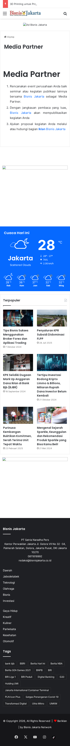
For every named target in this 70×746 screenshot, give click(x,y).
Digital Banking (46, 676)
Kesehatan (9, 635)
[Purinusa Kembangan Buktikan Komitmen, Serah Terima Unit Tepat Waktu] (18, 415)
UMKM (53, 703)
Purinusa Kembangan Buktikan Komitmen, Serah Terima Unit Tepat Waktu (17, 436)
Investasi (8, 600)
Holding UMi (11, 683)
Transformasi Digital (16, 703)
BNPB (39, 670)
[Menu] (5, 14)
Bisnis (6, 594)
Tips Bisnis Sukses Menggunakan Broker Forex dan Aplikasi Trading (15, 336)
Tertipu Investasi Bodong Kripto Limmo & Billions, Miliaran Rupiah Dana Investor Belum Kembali (51, 385)
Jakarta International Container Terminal (27, 690)
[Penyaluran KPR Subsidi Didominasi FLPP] (52, 318)
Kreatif (7, 616)
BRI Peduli (26, 676)
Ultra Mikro (38, 703)
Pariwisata (9, 629)
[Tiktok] (53, 737)
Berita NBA (56, 663)
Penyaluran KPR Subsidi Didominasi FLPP (50, 334)
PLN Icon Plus (12, 696)
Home (10, 36)
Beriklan (62, 720)
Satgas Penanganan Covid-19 (42, 696)
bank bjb (9, 663)
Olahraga (8, 588)
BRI (50, 670)
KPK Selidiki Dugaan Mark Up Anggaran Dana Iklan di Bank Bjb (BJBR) (17, 381)
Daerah (7, 570)
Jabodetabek (11, 576)
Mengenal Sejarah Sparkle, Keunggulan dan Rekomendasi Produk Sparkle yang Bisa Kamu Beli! (51, 436)
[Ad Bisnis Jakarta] (35, 24)
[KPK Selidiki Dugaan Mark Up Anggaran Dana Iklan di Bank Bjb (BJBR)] (18, 362)
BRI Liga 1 (10, 676)
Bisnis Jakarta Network (38, 727)
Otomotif (8, 641)
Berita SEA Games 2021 (18, 670)
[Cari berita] (65, 14)
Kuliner (7, 623)
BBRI (22, 663)
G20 (62, 676)
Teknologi (9, 582)
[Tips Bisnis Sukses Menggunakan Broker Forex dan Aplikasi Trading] (18, 318)
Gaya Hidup (10, 610)
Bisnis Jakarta (34, 96)
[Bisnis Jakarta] (25, 13)
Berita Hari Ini (38, 663)
